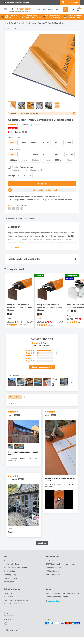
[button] (13, 124)
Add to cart (42, 183)
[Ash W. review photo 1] (60, 448)
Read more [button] (12, 460)
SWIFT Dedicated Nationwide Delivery (60, 564)
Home (7, 23)
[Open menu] (5, 9)
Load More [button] (42, 543)
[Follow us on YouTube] (5, 623)
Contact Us (8, 560)
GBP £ (7, 614)
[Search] (65, 9)
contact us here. (54, 601)
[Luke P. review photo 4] (21, 446)
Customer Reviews (11, 564)
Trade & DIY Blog (10, 593)
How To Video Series (12, 597)
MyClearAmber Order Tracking (15, 567)
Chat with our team (22, 2)
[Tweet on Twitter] (17, 208)
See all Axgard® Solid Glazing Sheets (21, 218)
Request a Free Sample (13, 604)
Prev (7, 28)
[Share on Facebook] (9, 208)
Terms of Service (10, 578)
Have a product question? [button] (42, 367)
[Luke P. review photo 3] (16, 446)
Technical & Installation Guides (16, 600)
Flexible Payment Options (55, 574)
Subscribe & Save (71, 2)
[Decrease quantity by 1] (18, 175)
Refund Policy (9, 571)
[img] (13, 412)
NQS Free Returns (53, 571)
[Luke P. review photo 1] (23, 431)
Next (14, 28)
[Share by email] (21, 208)
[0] (77, 9)
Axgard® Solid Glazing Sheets (21, 23)
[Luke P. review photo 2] (10, 446)
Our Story (49, 560)
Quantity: (11, 175)
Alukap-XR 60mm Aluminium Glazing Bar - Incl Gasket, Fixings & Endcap (49, 307)
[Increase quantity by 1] (30, 175)
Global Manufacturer (53, 567)
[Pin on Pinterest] (13, 208)
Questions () (29, 397)
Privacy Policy (9, 582)
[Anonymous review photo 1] (23, 505)
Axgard (11, 205)
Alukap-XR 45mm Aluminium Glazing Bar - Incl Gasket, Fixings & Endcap (19, 307)
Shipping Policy (10, 574)
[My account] (73, 9)
